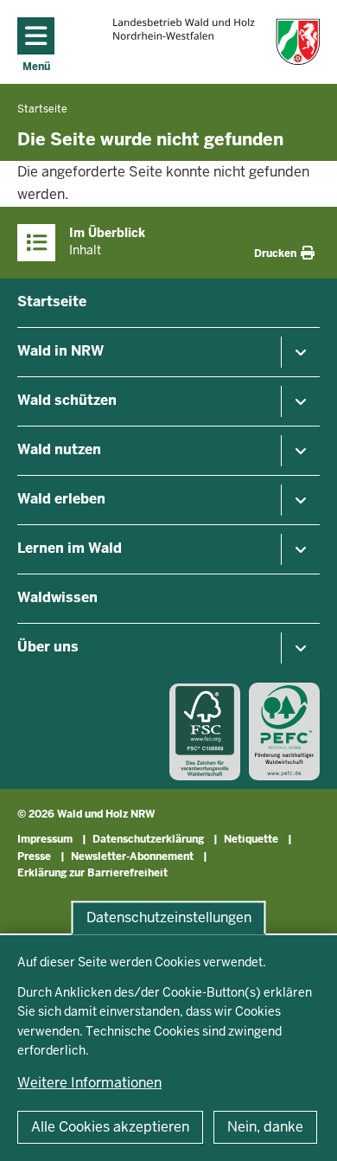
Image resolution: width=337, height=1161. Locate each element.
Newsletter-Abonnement (132, 856)
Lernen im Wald (69, 548)
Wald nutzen (59, 449)
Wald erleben (61, 499)
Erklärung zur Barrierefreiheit (92, 873)
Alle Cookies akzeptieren (110, 1127)
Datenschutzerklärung (148, 839)
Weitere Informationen (89, 1083)
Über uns (48, 647)
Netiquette (251, 839)
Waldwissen (57, 597)
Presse (34, 856)
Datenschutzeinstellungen (168, 917)
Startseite (51, 301)
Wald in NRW (60, 351)
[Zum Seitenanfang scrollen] (302, 1129)
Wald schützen (67, 400)
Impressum (45, 839)
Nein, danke (265, 1127)
